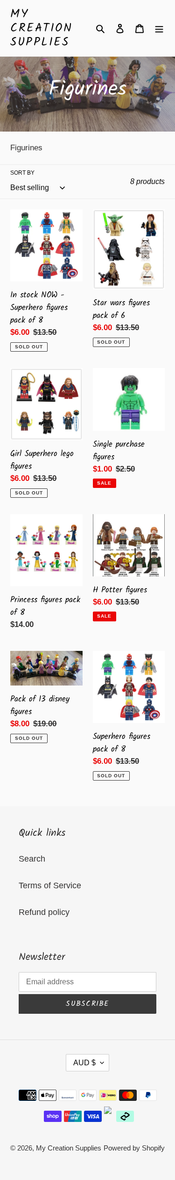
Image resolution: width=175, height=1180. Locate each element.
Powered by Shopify (134, 1148)
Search (32, 858)
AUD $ (84, 1063)
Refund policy (44, 912)
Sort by (22, 173)
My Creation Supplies (41, 28)
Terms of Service (50, 885)
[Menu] (159, 28)
